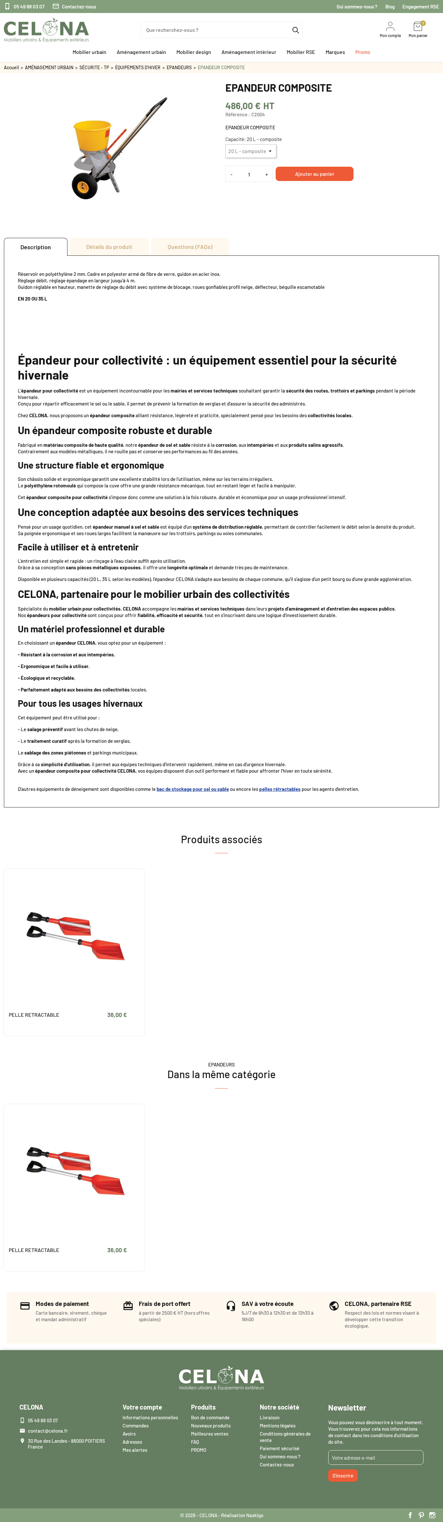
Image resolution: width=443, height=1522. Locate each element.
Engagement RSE (420, 6)
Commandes (136, 1425)
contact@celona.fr (48, 1431)
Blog (390, 6)
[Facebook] (410, 1515)
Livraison (270, 1417)
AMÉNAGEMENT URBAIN (49, 67)
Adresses (132, 1442)
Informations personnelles (150, 1417)
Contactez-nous (74, 6)
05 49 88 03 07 (24, 6)
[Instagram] (432, 1515)
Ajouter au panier (314, 174)
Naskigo (254, 1515)
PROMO (198, 1450)
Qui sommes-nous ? (357, 6)
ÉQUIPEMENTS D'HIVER (138, 67)
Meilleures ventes (209, 1434)
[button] (89, 52)
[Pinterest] (421, 1515)
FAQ (195, 1442)
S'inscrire (342, 1475)
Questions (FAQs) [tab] (190, 246)
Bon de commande (210, 1417)
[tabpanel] (221, 531)
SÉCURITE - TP (94, 67)
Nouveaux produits (211, 1425)
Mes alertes (135, 1450)
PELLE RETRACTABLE (34, 1015)
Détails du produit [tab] (109, 246)
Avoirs (129, 1434)
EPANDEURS (179, 67)
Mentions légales (277, 1425)
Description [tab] (35, 247)
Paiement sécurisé (279, 1448)
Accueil (11, 67)
